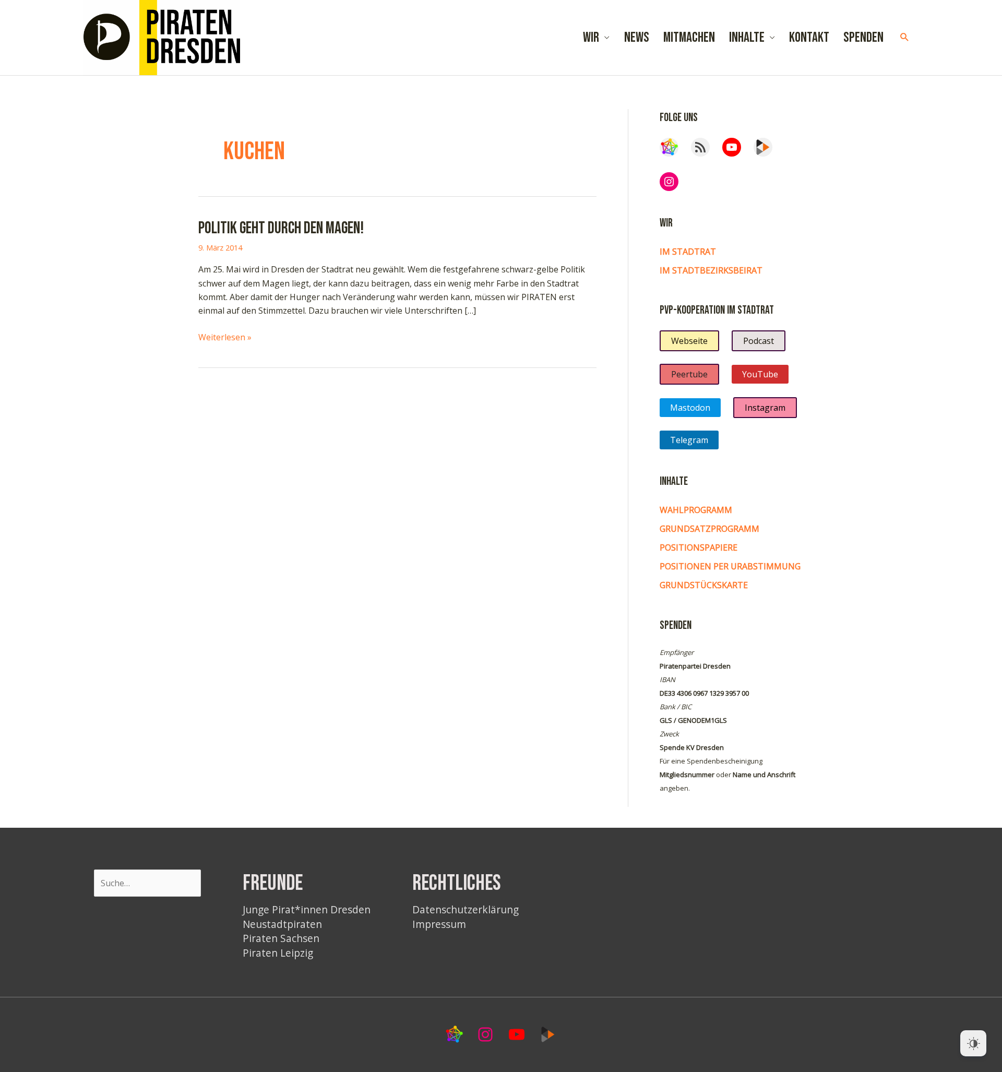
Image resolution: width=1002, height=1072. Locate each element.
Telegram (689, 440)
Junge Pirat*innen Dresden (307, 909)
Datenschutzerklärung (465, 909)
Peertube (689, 374)
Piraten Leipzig (278, 953)
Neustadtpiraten (282, 924)
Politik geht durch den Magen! (281, 228)
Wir (591, 37)
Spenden (863, 37)
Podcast (758, 341)
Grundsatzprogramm (709, 528)
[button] (904, 37)
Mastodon (690, 407)
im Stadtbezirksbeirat (711, 270)
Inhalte (747, 37)
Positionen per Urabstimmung (730, 566)
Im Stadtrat (688, 251)
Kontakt (809, 37)
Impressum (439, 924)
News (636, 37)
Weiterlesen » (225, 337)
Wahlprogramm (696, 510)
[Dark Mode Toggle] (973, 1043)
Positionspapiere (698, 547)
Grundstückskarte (704, 585)
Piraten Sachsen (281, 938)
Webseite (689, 341)
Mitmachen (689, 37)
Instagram (765, 407)
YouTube (760, 374)
